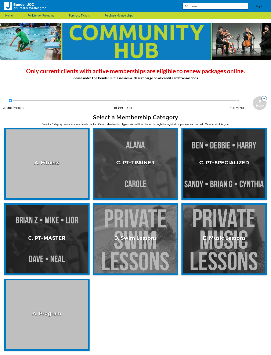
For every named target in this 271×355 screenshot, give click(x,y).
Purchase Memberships (119, 15)
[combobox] (219, 6)
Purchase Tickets (79, 15)
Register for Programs (41, 15)
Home (9, 15)
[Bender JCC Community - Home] (25, 6)
